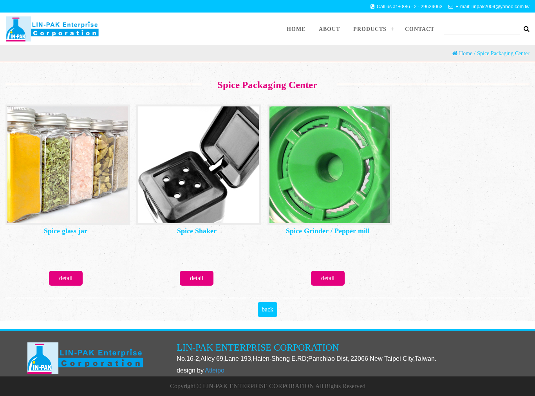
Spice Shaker (197, 231)
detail (65, 278)
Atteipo (214, 370)
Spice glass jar (65, 231)
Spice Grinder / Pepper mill (328, 231)
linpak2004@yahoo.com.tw (501, 6)
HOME (296, 29)
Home (465, 53)
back (267, 309)
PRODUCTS (370, 29)
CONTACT (419, 29)
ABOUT (329, 29)
